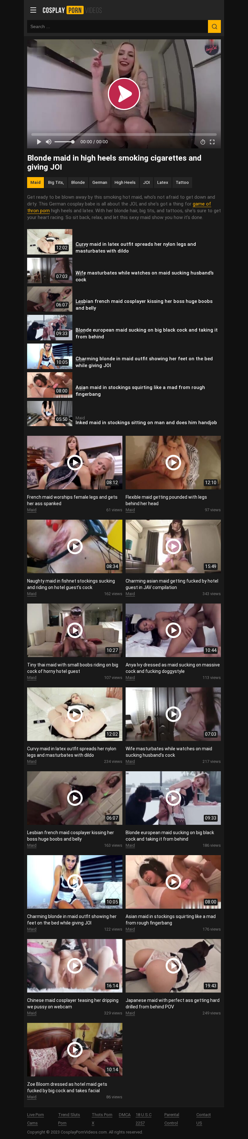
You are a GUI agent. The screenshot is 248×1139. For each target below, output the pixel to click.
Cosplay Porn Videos (74, 10)
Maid (35, 182)
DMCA (124, 1114)
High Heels (125, 182)
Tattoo (182, 182)
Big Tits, (56, 182)
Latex (162, 182)
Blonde (78, 182)
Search (214, 26)
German (99, 182)
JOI (146, 182)
